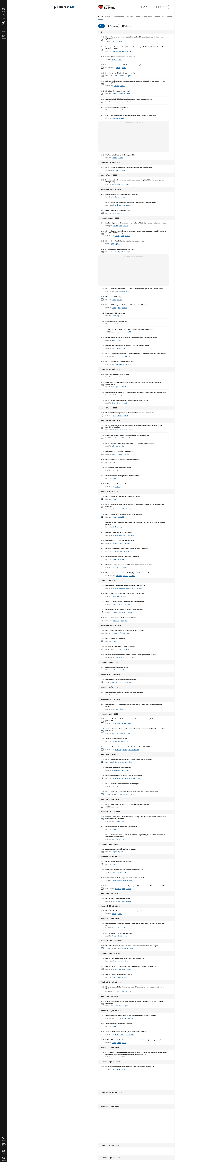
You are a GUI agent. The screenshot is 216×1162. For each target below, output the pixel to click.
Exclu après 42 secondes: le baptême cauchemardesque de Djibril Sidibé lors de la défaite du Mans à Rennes (135, 48)
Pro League (125, 1153)
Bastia (124, 1043)
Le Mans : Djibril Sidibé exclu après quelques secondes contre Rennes (128, 99)
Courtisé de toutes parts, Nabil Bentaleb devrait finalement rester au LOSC (130, 1067)
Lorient (115, 226)
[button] (3, 1138)
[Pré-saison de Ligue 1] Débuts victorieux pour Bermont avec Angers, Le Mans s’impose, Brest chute (134, 1002)
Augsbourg (115, 682)
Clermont (127, 604)
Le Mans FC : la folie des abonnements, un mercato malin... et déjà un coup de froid (133, 1040)
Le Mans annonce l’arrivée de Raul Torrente (119, 484)
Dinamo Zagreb (120, 588)
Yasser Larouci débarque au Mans (116, 1129)
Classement (119, 17)
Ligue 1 (113, 41)
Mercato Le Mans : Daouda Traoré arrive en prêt (121, 827)
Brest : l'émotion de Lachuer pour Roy (117, 210)
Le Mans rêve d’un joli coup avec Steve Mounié (120, 680)
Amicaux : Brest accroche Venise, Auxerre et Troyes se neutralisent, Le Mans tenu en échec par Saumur (135, 720)
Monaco (120, 948)
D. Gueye (127, 252)
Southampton (119, 762)
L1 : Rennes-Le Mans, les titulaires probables (120, 155)
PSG (126, 620)
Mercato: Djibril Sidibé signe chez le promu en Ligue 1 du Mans (126, 549)
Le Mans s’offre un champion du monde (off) (120, 540)
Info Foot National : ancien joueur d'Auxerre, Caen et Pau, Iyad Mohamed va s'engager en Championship (135, 181)
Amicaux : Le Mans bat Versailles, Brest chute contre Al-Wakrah (126, 1032)
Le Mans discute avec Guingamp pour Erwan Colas (122, 194)
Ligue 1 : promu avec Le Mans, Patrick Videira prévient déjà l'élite (127, 804)
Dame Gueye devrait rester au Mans (117, 374)
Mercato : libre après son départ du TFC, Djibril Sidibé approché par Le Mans (130, 655)
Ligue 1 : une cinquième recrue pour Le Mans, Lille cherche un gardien (128, 759)
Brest (114, 213)
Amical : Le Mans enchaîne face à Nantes (119, 974)
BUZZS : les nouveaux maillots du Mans (118, 862)
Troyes (122, 356)
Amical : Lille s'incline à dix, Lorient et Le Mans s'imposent (124, 958)
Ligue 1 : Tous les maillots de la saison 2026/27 (120, 618)
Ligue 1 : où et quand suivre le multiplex (119, 362)
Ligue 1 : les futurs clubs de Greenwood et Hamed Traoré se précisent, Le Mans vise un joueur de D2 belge (134, 1120)
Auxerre (117, 184)
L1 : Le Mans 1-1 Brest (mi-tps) (115, 313)
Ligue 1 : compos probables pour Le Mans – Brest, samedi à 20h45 (127, 400)
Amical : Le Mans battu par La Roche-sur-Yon (120, 1085)
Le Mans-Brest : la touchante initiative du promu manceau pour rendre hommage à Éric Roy (136, 392)
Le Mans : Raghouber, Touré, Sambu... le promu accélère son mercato (128, 1150)
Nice (123, 205)
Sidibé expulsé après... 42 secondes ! (117, 91)
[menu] (3, 3)
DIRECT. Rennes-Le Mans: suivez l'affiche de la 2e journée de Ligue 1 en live (130, 115)
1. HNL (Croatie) (137, 588)
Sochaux (115, 604)
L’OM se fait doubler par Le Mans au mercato (120, 646)
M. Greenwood (132, 1124)
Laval (124, 1079)
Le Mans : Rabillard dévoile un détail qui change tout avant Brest (127, 345)
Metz (116, 709)
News (100, 17)
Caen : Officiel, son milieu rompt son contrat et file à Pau (124, 870)
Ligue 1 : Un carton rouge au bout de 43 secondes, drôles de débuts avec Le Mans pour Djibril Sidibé (134, 38)
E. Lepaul (128, 76)
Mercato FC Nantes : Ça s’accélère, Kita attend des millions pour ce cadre (129, 413)
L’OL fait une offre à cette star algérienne (119, 933)
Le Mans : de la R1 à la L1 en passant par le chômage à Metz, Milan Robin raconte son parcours (133, 705)
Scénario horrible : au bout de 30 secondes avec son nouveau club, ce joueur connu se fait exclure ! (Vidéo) (135, 82)
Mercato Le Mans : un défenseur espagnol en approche (123, 514)
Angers (114, 741)
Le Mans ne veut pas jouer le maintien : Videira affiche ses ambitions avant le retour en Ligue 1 (134, 924)
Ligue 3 (119, 348)
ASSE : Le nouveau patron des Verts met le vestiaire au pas (124, 602)
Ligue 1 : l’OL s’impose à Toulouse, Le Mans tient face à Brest (125, 305)
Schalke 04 (118, 535)
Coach (137, 17)
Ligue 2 (125, 197)
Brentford (118, 749)
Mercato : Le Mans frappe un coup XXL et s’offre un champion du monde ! (129, 565)
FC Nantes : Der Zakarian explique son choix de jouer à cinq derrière (128, 911)
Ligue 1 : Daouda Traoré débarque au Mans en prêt (122, 784)
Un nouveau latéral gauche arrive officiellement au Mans (124, 1111)
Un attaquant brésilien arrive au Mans (118, 468)
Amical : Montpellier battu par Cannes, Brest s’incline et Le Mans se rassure (130, 1016)
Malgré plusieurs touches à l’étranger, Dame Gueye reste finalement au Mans (131, 337)
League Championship (129, 778)
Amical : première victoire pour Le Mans (118, 1024)
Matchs (108, 17)
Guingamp (118, 197)
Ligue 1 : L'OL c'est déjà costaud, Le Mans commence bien (124, 241)
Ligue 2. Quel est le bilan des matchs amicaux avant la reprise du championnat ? (132, 792)
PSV (124, 535)
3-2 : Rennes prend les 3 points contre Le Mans (120, 73)
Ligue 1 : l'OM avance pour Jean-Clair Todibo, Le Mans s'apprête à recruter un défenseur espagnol (134, 505)
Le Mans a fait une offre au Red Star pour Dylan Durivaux (124, 692)
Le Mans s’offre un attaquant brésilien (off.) (119, 451)
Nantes (126, 415)
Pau (123, 184)
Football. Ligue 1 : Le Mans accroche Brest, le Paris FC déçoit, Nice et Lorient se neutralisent (135, 223)
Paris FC (125, 226)
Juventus (114, 438)
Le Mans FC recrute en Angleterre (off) (118, 767)
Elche (116, 733)
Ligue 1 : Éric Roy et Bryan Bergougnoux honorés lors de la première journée (130, 202)
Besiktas (120, 936)
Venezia (124, 723)
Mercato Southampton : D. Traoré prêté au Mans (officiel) (124, 776)
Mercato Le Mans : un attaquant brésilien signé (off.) (122, 459)
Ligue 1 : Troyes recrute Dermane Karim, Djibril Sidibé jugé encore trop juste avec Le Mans (135, 354)
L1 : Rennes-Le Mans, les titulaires (116, 107)
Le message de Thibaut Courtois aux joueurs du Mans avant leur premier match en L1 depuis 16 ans (134, 383)
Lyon (112, 244)
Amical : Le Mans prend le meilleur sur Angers (120, 849)
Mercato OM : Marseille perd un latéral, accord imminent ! (124, 610)
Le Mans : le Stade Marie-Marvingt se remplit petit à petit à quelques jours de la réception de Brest (135, 523)
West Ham (125, 509)
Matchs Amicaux (133, 749)
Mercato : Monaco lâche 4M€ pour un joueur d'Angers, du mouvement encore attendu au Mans (134, 988)
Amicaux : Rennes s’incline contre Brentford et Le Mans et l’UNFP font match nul (132, 747)
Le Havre (115, 670)
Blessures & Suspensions (153, 17)
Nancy (123, 901)
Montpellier (128, 682)
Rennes (115, 51)
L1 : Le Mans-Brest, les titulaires (116, 321)
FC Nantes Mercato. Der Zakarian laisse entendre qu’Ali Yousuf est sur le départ (131, 946)
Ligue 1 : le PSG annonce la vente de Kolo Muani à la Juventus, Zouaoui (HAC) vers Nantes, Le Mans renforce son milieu (135, 836)
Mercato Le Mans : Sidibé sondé (115, 638)
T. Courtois (124, 387)
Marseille (118, 430)
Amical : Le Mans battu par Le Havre (117, 667)
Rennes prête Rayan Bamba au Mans (117, 898)
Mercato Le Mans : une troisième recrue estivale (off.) (123, 1138)
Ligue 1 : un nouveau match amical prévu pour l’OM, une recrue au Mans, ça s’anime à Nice (135, 886)
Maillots (169, 17)
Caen (126, 184)
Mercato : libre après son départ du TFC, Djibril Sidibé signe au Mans (128, 573)
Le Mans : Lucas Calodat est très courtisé (118, 532)
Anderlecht (130, 535)
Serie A (120, 454)
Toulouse (118, 205)
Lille (113, 446)
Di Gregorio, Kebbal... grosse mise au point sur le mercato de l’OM (127, 435)
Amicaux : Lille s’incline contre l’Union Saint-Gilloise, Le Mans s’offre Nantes (130, 966)
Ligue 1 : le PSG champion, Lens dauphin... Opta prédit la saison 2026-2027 (130, 443)
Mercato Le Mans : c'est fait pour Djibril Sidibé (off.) (122, 557)
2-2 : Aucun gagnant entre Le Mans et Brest (119, 249)
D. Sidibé (119, 41)
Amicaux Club (130, 1034)
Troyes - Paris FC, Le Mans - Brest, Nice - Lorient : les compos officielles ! (129, 329)
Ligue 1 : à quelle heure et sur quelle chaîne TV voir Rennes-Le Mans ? (128, 167)
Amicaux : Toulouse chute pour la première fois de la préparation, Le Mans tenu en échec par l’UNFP (135, 730)
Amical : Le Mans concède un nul (116, 739)
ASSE (114, 596)
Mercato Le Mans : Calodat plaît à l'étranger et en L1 (122, 496)
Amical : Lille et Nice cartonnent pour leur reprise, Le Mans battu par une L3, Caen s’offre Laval (134, 1076)
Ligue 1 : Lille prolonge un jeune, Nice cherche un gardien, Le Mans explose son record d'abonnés (134, 1098)
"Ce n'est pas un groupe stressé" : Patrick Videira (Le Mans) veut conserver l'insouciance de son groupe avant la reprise (135, 818)
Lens (120, 1006)
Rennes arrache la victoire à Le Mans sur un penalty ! (123, 65)
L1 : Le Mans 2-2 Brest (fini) (114, 297)
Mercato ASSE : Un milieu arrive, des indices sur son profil (124, 593)
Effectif (129, 17)
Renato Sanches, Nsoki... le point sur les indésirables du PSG (125, 878)
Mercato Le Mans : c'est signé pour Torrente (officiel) (122, 476)
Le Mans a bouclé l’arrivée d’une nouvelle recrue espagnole (125, 585)
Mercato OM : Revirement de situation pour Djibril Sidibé (124, 630)
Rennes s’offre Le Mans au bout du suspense (120, 57)
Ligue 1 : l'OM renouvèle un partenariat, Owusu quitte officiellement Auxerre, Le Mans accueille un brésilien (134, 426)
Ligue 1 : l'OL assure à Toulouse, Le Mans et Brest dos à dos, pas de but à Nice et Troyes (134, 289)
